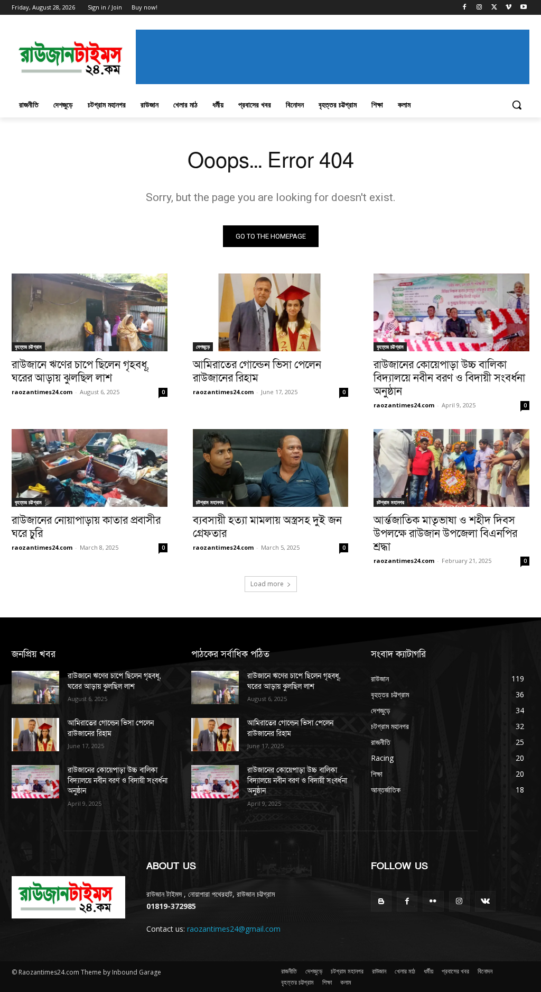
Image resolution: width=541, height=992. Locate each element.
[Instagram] (479, 8)
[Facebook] (465, 8)
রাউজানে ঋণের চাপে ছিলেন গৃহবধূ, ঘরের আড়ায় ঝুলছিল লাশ (80, 371)
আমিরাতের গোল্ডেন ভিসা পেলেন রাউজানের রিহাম (257, 371)
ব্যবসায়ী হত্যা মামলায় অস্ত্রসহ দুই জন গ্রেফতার (267, 527)
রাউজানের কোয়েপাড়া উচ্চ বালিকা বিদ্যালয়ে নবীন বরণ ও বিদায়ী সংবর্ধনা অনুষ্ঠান (449, 378)
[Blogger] (381, 901)
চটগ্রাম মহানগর (209, 502)
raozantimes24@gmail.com (234, 929)
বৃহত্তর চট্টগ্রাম (28, 346)
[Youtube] (523, 8)
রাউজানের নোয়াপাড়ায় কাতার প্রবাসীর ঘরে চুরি (86, 527)
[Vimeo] (508, 8)
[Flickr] (433, 901)
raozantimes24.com (42, 392)
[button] (516, 104)
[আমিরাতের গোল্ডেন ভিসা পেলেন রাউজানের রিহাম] (271, 312)
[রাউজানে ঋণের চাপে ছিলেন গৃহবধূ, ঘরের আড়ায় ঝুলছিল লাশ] (89, 312)
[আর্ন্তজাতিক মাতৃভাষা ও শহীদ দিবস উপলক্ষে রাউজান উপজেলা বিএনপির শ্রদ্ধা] (451, 468)
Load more (267, 583)
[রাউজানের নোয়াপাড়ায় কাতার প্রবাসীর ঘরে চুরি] (89, 468)
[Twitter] (494, 8)
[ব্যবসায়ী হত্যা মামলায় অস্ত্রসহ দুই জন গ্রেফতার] (271, 468)
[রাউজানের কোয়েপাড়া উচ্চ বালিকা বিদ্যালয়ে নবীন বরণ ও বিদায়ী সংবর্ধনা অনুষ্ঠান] (451, 312)
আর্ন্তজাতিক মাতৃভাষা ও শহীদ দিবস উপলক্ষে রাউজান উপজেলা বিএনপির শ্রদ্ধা (445, 533)
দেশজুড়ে (203, 346)
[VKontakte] (485, 901)
